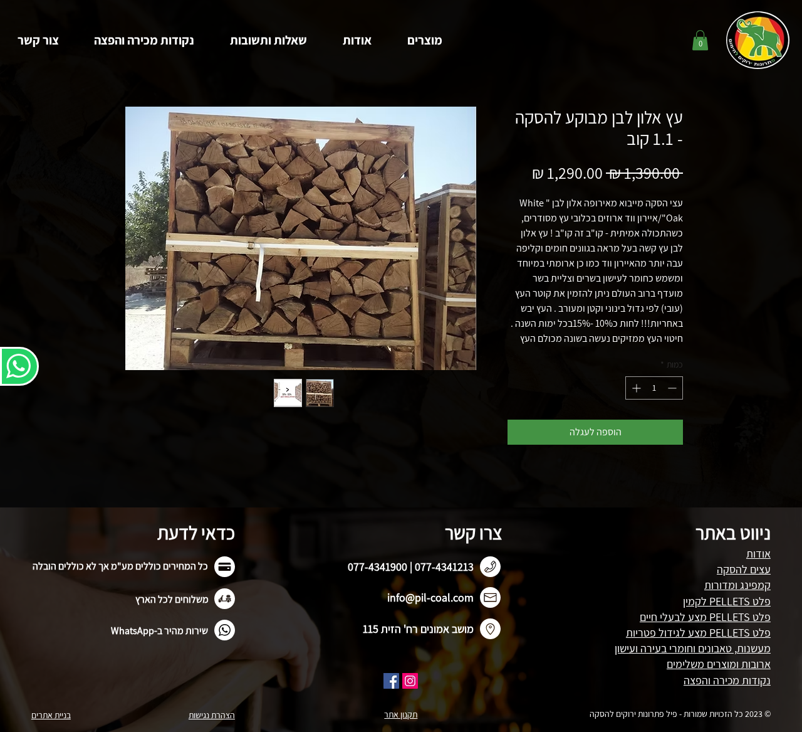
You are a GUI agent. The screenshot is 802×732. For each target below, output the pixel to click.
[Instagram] (410, 681)
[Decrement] (673, 388)
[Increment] (635, 388)
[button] (424, 40)
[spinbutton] (654, 388)
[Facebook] (391, 681)
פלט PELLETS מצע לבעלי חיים (705, 617)
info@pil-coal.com (430, 597)
